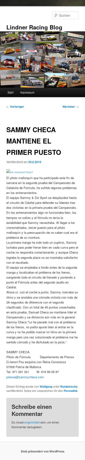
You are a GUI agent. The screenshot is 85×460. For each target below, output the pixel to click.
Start (10, 92)
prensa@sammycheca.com (25, 377)
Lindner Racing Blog (34, 27)
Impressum (27, 92)
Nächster (71, 106)
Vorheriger (15, 106)
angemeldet (32, 422)
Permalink (70, 391)
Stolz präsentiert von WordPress (42, 451)
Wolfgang (46, 386)
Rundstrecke (69, 386)
